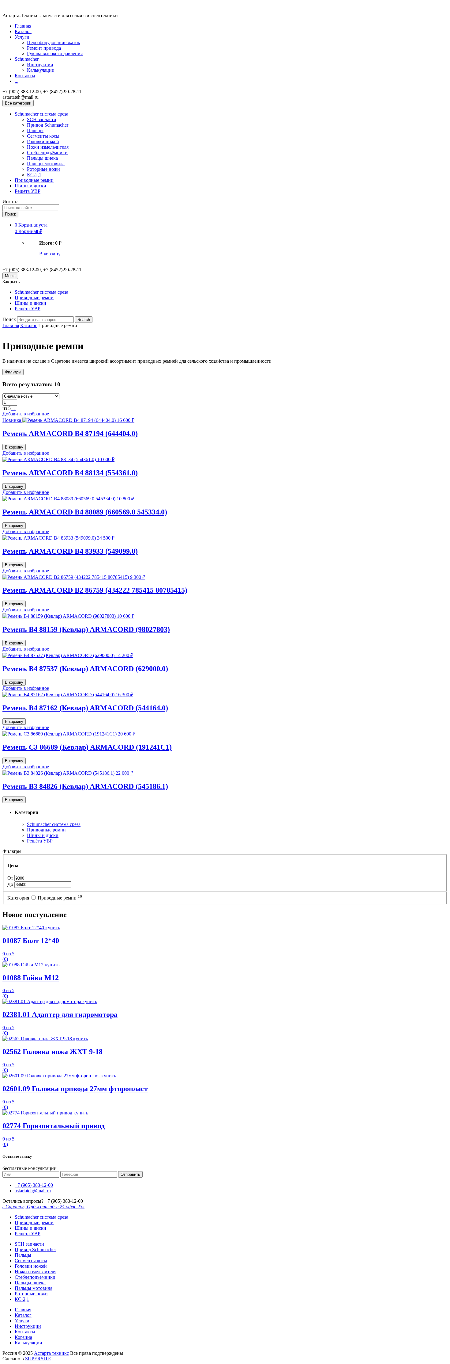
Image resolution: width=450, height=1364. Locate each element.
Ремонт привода (44, 48)
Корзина (23, 1337)
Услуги (22, 37)
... (16, 81)
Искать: (10, 201)
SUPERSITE (38, 1358)
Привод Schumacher (47, 125)
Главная (23, 26)
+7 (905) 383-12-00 (34, 1185)
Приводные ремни (34, 180)
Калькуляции (40, 70)
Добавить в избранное (25, 413)
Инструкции (40, 64)
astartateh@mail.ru (33, 1190)
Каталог (23, 31)
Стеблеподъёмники (47, 152)
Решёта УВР (27, 191)
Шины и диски (30, 185)
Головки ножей (43, 141)
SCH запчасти (41, 119)
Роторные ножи (43, 169)
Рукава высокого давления (55, 53)
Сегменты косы (43, 136)
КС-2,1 (34, 174)
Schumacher (27, 59)
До (10, 884)
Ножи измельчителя (48, 147)
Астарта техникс (51, 1353)
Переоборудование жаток (53, 42)
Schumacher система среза (41, 114)
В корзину (50, 253)
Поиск (9, 319)
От (10, 878)
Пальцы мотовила (46, 163)
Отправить (130, 1174)
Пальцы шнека (42, 158)
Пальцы (35, 130)
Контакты (25, 75)
